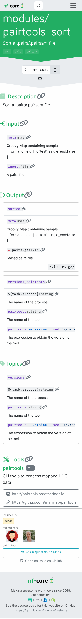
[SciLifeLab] (53, 599)
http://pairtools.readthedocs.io (38, 494)
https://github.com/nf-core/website (41, 610)
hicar (8, 521)
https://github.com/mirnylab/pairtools (44, 502)
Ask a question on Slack (43, 552)
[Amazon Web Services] (37, 599)
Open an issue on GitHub (43, 561)
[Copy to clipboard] (55, 69)
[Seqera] (30, 599)
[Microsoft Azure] (45, 599)
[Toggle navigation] (73, 5)
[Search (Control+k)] (38, 5)
